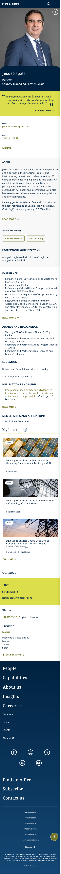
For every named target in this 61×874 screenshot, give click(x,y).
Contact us (13, 798)
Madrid (6, 147)
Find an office (17, 780)
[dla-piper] (11, 4)
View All (8, 559)
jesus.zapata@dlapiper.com (15, 126)
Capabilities (15, 677)
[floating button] (54, 837)
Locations (8, 714)
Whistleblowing (30, 834)
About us (12, 687)
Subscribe (13, 789)
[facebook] (14, 752)
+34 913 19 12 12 (10, 138)
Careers (11, 706)
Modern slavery (30, 829)
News (6, 722)
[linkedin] (22, 763)
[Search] (49, 4)
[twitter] (47, 752)
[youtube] (39, 763)
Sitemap (28, 847)
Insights (11, 696)
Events (6, 729)
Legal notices (30, 818)
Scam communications (30, 840)
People (9, 668)
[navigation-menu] (56, 4)
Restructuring (36, 238)
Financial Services (13, 238)
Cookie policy (30, 823)
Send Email (8, 591)
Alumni (7, 738)
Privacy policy (30, 812)
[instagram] (30, 752)
